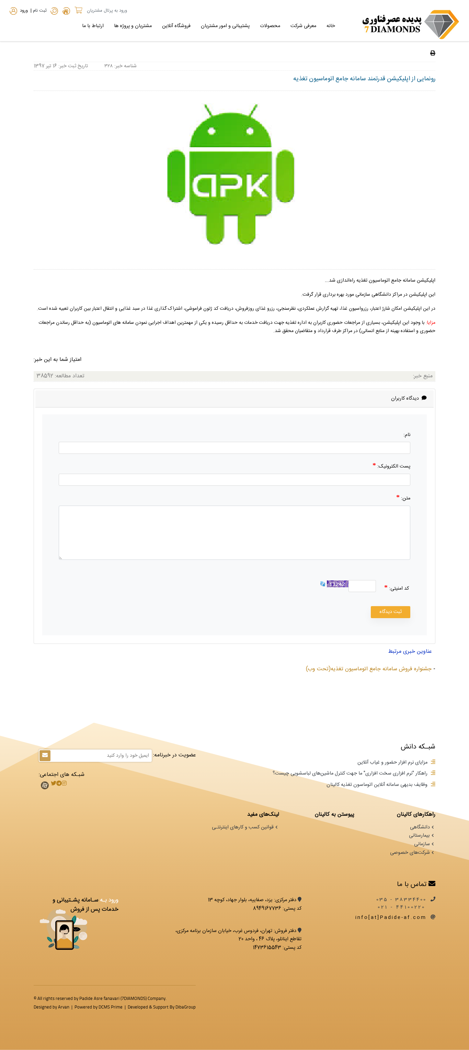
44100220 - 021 (403, 907)
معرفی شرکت (303, 26)
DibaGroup (185, 1007)
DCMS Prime (111, 1007)
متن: (405, 498)
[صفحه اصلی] (66, 12)
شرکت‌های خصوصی (410, 853)
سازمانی (422, 844)
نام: (406, 435)
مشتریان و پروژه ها (133, 26)
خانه (331, 26)
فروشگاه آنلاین (176, 26)
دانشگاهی (420, 827)
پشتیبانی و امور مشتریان (225, 26)
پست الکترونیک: (393, 466)
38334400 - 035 (401, 900)
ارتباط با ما (93, 26)
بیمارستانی (419, 835)
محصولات (270, 26)
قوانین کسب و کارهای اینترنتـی (243, 827)
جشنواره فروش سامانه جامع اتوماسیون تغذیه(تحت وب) (369, 669)
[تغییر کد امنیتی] (322, 584)
